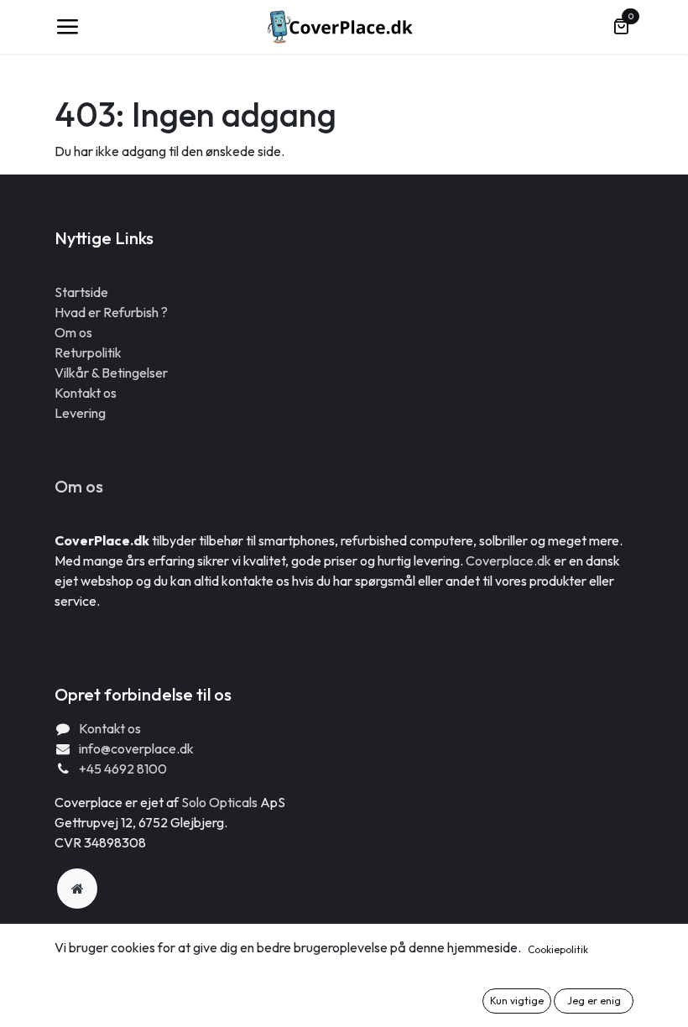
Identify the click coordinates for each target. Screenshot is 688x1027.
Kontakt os (86, 392)
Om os (73, 332)
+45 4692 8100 (123, 768)
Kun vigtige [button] (517, 1000)
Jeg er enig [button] (594, 1000)
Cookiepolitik (558, 949)
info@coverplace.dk (136, 748)
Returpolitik (88, 352)
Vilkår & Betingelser (111, 372)
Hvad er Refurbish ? (111, 312)
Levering (80, 412)
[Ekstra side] (77, 888)
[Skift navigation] (67, 26)
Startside (81, 292)
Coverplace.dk (508, 560)
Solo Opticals (220, 802)
